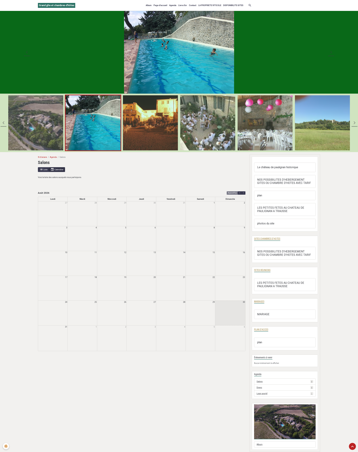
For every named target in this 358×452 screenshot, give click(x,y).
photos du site (265, 223)
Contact (192, 5)
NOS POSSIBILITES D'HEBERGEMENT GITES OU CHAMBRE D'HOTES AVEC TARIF (284, 181)
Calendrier (58, 169)
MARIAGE (263, 314)
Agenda (172, 5)
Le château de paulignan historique (277, 167)
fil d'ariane (42, 157)
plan (259, 195)
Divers (284, 387)
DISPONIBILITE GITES (233, 5)
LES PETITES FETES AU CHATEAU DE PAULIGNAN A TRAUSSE (280, 209)
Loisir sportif (284, 393)
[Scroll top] (352, 446)
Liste (45, 169)
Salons (284, 381)
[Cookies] (6, 446)
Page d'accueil (160, 5)
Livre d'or (182, 5)
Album (149, 5)
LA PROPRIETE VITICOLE (209, 5)
